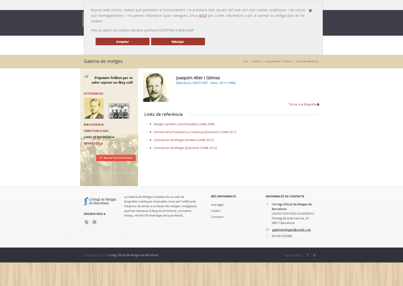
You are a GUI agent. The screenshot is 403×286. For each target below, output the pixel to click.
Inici (245, 61)
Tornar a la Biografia (303, 104)
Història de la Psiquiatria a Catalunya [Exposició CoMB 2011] (195, 132)
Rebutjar (178, 41)
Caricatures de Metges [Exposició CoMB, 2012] (185, 148)
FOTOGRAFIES (93, 94)
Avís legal (217, 205)
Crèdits (216, 211)
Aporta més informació (118, 157)
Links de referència (307, 61)
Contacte (217, 217)
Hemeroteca (93, 143)
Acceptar (122, 41)
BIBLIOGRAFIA (94, 125)
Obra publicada (96, 131)
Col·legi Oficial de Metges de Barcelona (132, 255)
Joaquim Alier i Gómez (278, 61)
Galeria (256, 61)
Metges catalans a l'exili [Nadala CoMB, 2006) (184, 124)
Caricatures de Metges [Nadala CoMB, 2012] (184, 140)
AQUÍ (203, 15)
